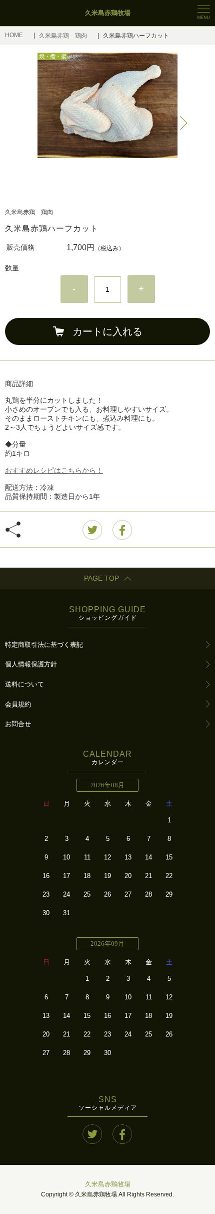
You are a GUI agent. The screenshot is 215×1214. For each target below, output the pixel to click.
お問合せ (18, 724)
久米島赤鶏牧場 (107, 1184)
